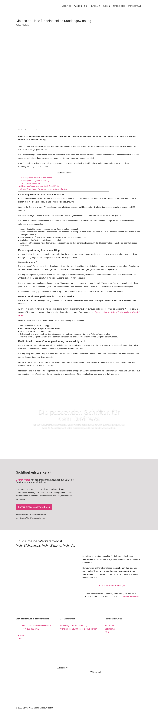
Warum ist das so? (31, 183)
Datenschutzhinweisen (129, 597)
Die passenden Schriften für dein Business (79, 415)
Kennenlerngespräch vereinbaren (34, 507)
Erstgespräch (135, 6)
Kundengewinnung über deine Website (35, 178)
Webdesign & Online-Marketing (73, 625)
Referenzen (119, 6)
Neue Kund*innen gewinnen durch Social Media (39, 186)
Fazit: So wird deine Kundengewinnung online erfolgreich (43, 189)
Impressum (109, 625)
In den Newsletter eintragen (112, 585)
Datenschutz (110, 629)
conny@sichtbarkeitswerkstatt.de (36, 625)
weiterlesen (79, 434)
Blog (105, 6)
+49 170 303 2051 (31, 629)
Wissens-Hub (80, 6)
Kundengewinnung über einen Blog (34, 181)
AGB (107, 632)
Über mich (66, 6)
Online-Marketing (23, 25)
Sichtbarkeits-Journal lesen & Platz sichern (78, 629)
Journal (94, 6)
